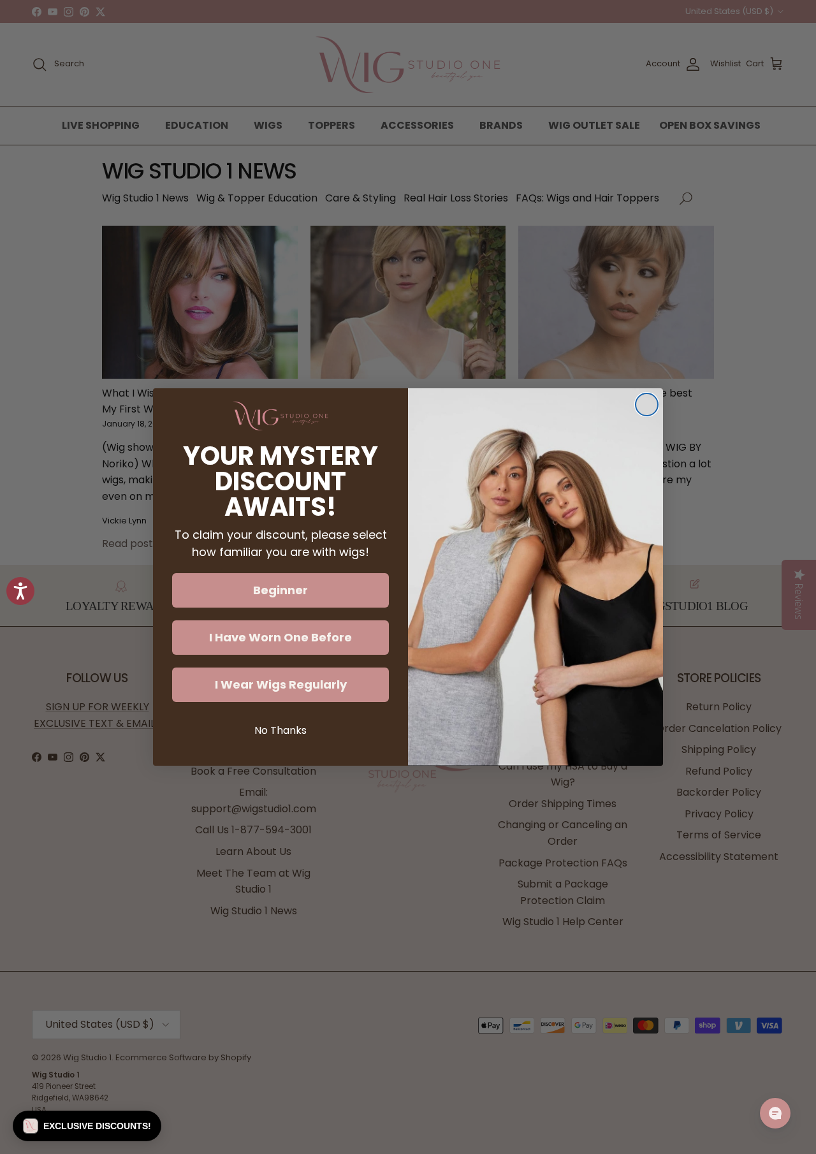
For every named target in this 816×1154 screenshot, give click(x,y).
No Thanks (280, 730)
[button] (87, 1126)
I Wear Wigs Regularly (281, 684)
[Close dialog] (647, 404)
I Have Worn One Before (280, 637)
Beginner (280, 590)
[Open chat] (775, 1113)
